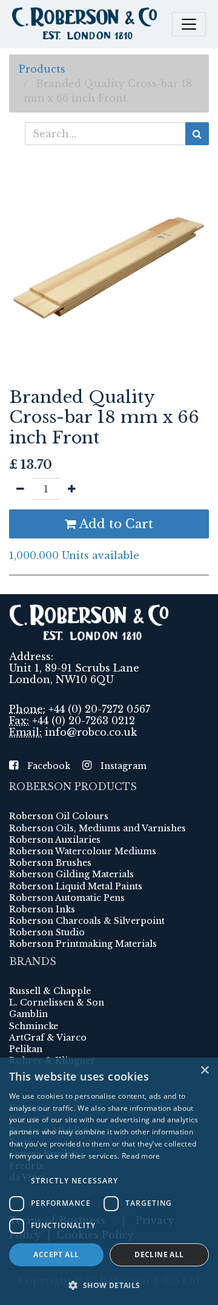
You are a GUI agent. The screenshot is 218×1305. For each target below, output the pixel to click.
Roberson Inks (42, 909)
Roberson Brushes (50, 862)
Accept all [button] (56, 1254)
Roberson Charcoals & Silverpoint (87, 920)
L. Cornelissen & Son (56, 1002)
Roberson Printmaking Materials (83, 943)
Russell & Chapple (50, 991)
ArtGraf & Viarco (48, 1037)
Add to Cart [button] (114, 524)
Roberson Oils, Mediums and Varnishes (97, 828)
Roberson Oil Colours (58, 816)
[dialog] (109, 1181)
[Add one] (72, 489)
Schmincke (33, 1026)
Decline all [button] (158, 1254)
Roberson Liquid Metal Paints (75, 886)
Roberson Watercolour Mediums (82, 851)
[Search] (197, 133)
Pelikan (25, 1049)
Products (42, 69)
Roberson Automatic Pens (67, 897)
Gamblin (28, 1014)
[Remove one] (20, 489)
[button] (109, 1285)
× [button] (204, 1070)
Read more (141, 1156)
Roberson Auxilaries (55, 839)
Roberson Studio (47, 932)
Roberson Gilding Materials (71, 874)
